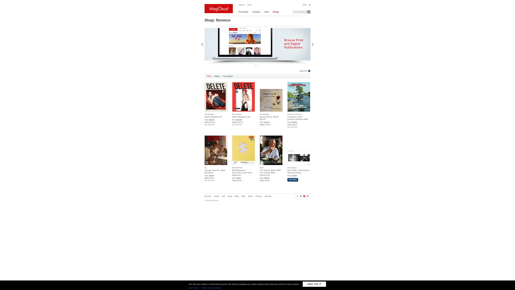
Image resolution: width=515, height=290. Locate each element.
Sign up (241, 5)
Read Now (293, 180)
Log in (249, 5)
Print (209, 76)
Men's (262, 167)
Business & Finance (294, 114)
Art (206, 167)
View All (303, 71)
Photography (209, 114)
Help (304, 5)
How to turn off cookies (211, 288)
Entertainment (237, 167)
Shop (276, 12)
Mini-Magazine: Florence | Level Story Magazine (242, 172)
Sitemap (267, 196)
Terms (250, 196)
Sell (266, 12)
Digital (217, 76)
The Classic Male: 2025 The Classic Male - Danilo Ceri (270, 172)
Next (312, 45)
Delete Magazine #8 (241, 117)
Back (202, 45)
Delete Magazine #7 (213, 117)
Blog (237, 196)
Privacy (259, 196)
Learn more (193, 288)
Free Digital (228, 76)
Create (256, 12)
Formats (243, 12)
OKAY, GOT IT (314, 284)
